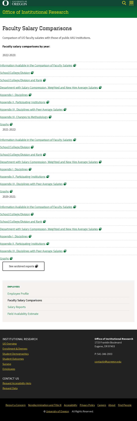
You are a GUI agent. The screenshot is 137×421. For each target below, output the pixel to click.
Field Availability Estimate (23, 314)
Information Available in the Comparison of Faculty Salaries (36, 65)
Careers (101, 405)
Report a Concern (16, 405)
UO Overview (10, 344)
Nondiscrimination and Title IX (44, 405)
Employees (14, 286)
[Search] (124, 3)
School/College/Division (15, 73)
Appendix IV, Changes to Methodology (24, 117)
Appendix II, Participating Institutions (22, 102)
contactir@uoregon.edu (108, 362)
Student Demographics (16, 354)
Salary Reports (17, 307)
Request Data (10, 388)
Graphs (4, 124)
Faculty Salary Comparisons (25, 300)
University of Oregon (57, 411)
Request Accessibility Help (17, 383)
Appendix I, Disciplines (14, 95)
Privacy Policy (87, 405)
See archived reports (21, 266)
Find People (124, 405)
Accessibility (70, 405)
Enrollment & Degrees (15, 349)
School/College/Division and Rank (21, 80)
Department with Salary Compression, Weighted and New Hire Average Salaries (49, 88)
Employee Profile (18, 294)
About (111, 405)
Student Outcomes (13, 359)
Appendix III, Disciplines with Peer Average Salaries (31, 110)
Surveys (7, 364)
